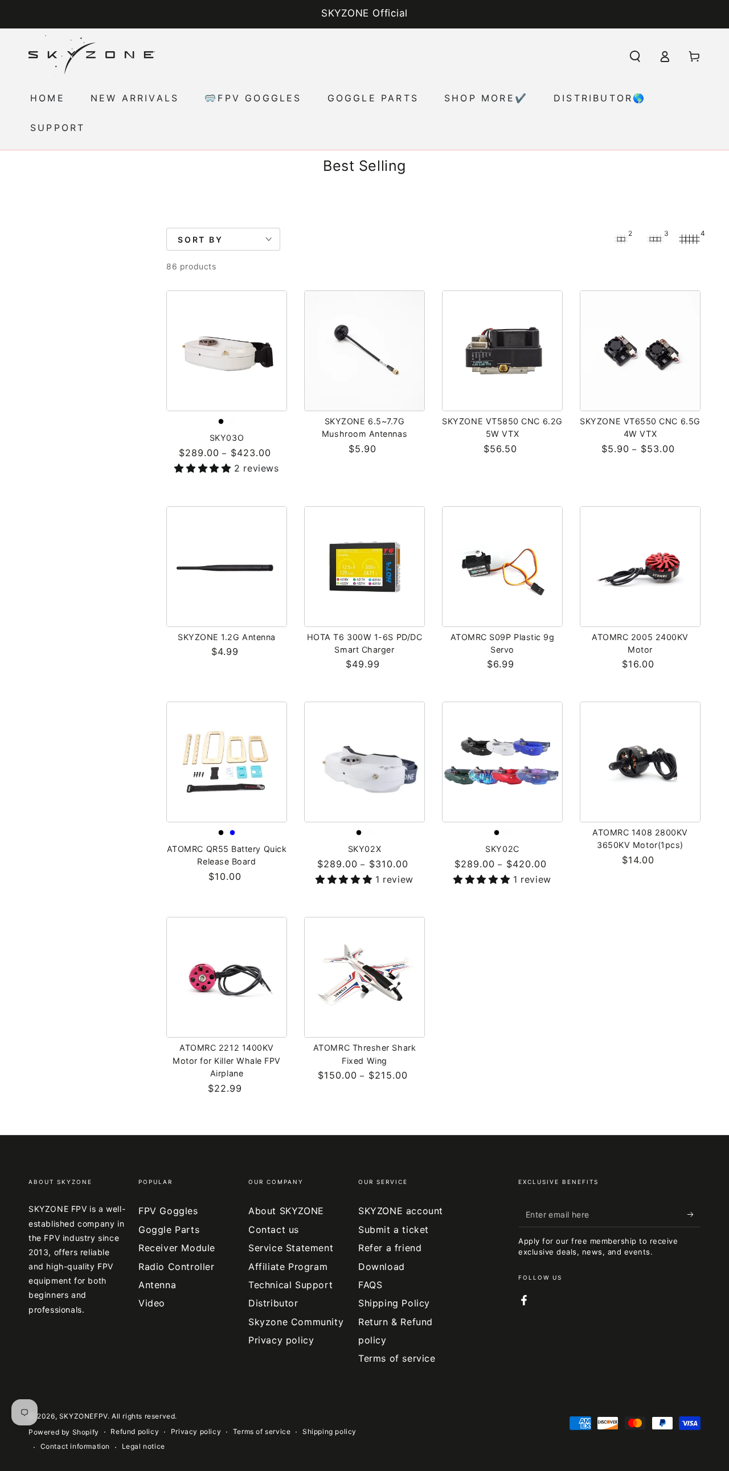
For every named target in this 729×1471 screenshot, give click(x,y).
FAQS (370, 1284)
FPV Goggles (168, 1210)
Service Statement (290, 1247)
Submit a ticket (393, 1229)
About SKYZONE (286, 1210)
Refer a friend (389, 1247)
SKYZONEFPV (83, 1416)
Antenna (157, 1284)
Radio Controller (176, 1266)
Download (381, 1266)
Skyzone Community (295, 1321)
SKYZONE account (400, 1210)
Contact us (273, 1229)
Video (151, 1303)
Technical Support (290, 1284)
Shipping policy (329, 1431)
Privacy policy (281, 1340)
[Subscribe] (694, 1214)
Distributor (273, 1303)
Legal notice (143, 1446)
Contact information (75, 1446)
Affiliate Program (287, 1266)
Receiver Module (176, 1247)
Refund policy (134, 1431)
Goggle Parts (168, 1229)
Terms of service (397, 1358)
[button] (635, 56)
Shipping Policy (394, 1303)
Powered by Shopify (63, 1432)
